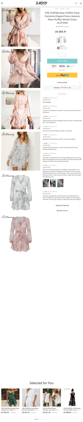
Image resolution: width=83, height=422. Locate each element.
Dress (68, 9)
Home (56, 9)
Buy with (58, 75)
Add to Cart (62, 61)
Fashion (62, 9)
